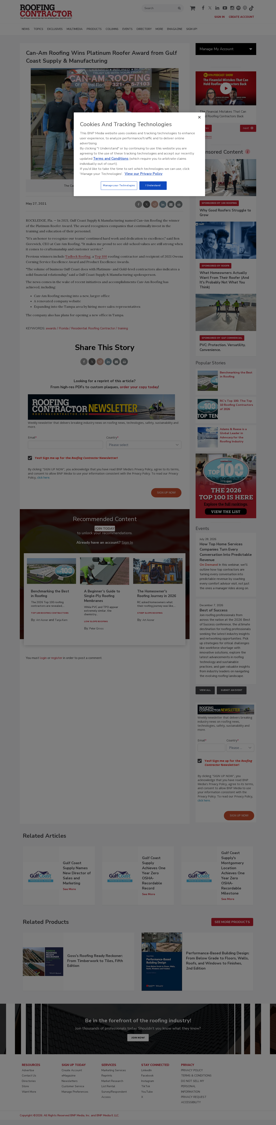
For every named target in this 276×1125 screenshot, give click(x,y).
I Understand (153, 185)
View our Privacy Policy (143, 173)
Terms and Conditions (111, 158)
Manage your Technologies (119, 185)
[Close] (199, 117)
